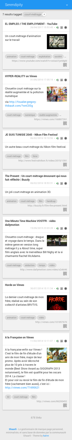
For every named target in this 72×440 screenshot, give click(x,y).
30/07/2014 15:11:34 (41, 288)
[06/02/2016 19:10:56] (65, 165)
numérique (30, 115)
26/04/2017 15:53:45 (41, 27)
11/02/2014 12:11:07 (41, 340)
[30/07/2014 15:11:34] (65, 326)
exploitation (44, 56)
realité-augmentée (48, 115)
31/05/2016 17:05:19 (41, 79)
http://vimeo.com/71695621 (22, 387)
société (58, 56)
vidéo (63, 115)
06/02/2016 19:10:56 (41, 138)
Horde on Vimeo (14, 285)
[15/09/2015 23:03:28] (65, 274)
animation (11, 56)
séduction (29, 265)
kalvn (46, 435)
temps (42, 265)
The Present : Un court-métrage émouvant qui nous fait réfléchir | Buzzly (35, 177)
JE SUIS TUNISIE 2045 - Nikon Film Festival (31, 134)
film (26, 156)
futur (35, 156)
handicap (51, 201)
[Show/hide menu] (66, 4)
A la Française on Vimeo (19, 337)
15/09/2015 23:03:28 (41, 228)
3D (8, 397)
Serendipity (14, 4)
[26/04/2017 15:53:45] (65, 65)
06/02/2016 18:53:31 (41, 183)
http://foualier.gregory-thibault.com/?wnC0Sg (20, 103)
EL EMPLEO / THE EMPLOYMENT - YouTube (31, 23)
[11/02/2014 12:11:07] (65, 405)
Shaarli (13, 429)
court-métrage (34, 14)
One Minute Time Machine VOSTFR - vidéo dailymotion (30, 222)
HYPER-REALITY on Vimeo (21, 76)
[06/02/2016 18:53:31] (65, 210)
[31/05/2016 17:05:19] (65, 123)
